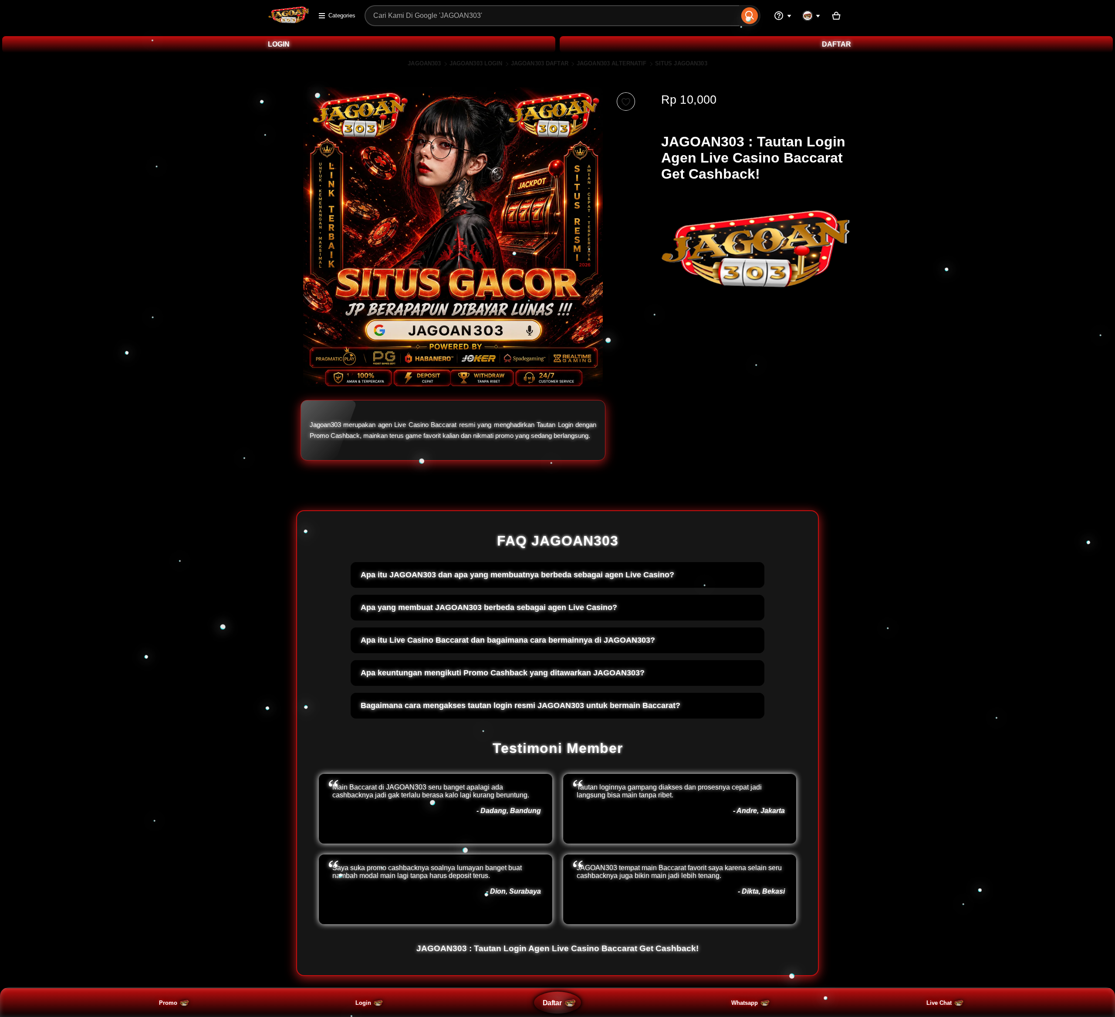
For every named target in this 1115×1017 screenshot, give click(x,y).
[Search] (749, 15)
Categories (341, 15)
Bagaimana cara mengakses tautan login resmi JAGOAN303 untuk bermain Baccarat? (520, 705)
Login (363, 1003)
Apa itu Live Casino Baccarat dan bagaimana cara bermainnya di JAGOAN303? (508, 640)
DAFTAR (836, 44)
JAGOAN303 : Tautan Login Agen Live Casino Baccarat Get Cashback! (557, 948)
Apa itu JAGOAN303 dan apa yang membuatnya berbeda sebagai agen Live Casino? (517, 574)
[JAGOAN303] (288, 21)
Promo (168, 1003)
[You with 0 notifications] (811, 15)
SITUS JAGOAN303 (681, 63)
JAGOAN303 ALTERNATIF (612, 63)
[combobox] (552, 15)
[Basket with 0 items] (836, 15)
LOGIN (279, 44)
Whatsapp (744, 1003)
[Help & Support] (782, 15)
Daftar (552, 1003)
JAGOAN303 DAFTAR (539, 63)
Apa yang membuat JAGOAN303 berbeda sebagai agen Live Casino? (489, 607)
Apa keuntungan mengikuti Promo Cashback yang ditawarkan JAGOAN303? (503, 672)
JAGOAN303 (424, 63)
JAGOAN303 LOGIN (476, 63)
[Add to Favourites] (626, 101)
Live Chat (939, 1003)
